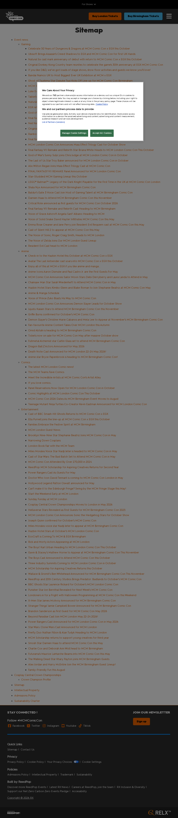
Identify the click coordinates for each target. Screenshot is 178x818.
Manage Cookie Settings (74, 133)
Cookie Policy (102, 104)
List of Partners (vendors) (53, 122)
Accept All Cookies (101, 133)
